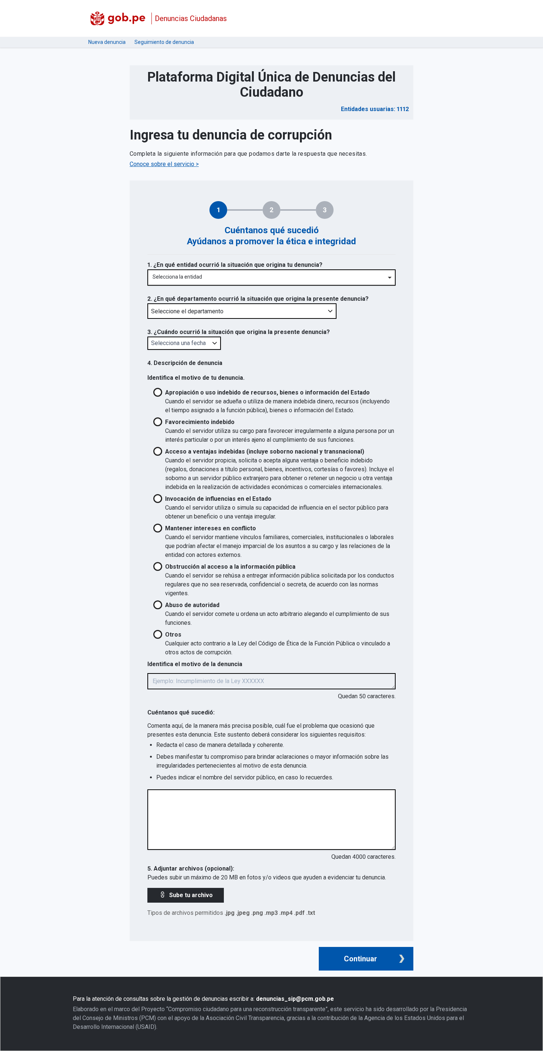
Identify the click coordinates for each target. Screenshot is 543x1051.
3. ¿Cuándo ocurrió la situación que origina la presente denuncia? (238, 331)
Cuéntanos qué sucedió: (181, 712)
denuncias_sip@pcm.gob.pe (295, 998)
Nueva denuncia (107, 42)
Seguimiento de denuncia (164, 42)
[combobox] (271, 277)
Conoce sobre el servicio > (164, 164)
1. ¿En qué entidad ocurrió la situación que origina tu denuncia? (234, 264)
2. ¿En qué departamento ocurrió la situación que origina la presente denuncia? (258, 298)
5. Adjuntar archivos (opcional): (190, 868)
